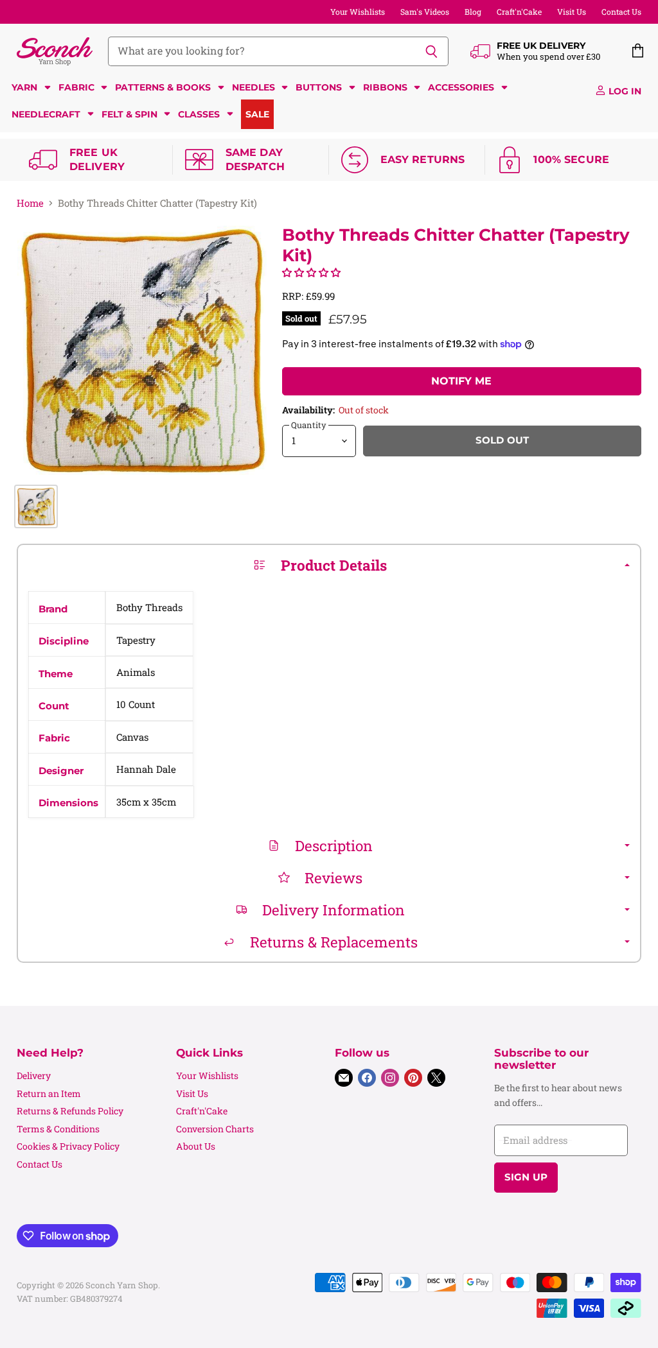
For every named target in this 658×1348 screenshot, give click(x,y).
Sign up (525, 1177)
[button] (311, 272)
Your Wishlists (357, 11)
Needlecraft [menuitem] (46, 114)
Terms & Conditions (58, 1129)
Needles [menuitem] (253, 87)
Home (30, 203)
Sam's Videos (424, 11)
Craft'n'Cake (519, 11)
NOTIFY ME (461, 381)
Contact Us (621, 11)
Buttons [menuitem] (319, 87)
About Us (195, 1146)
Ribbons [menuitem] (385, 87)
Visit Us (571, 11)
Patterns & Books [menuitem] (163, 87)
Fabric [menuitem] (76, 87)
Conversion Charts (215, 1129)
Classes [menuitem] (199, 114)
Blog (473, 11)
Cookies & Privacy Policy (68, 1146)
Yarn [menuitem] (24, 87)
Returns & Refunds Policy (70, 1111)
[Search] (431, 51)
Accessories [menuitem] (461, 87)
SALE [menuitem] (257, 114)
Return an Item (49, 1093)
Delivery (34, 1075)
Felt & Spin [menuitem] (129, 114)
